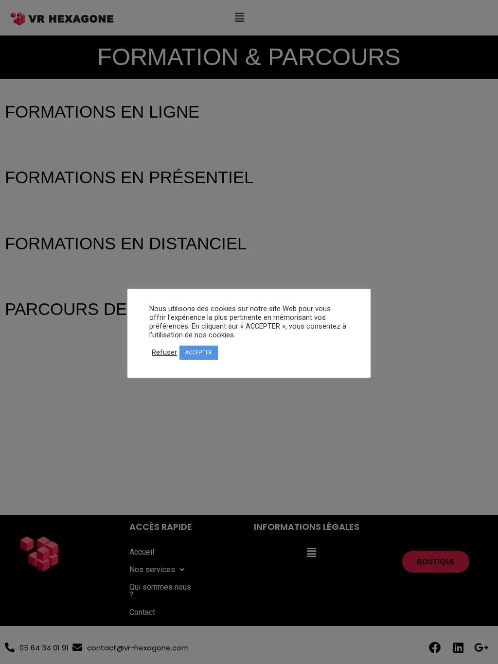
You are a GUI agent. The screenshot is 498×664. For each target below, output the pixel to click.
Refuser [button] (164, 352)
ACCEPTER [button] (198, 352)
